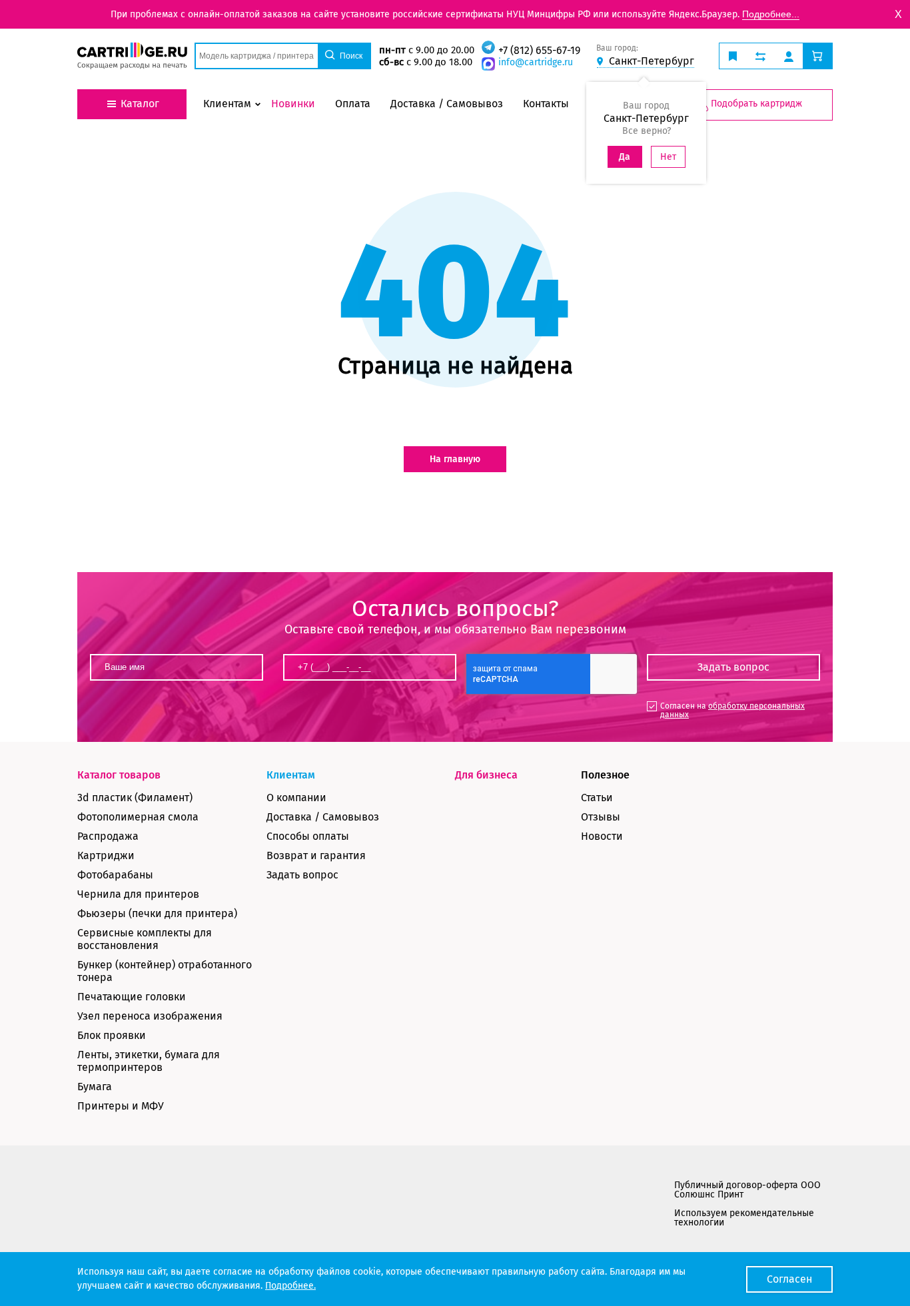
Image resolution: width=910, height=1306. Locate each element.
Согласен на (732, 710)
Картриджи (106, 855)
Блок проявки (111, 1035)
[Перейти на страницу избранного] (732, 56)
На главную (455, 459)
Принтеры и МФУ (120, 1106)
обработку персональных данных (732, 710)
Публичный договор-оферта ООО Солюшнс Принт (747, 1189)
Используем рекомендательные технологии (744, 1217)
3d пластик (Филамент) (135, 797)
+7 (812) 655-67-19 (539, 50)
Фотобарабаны (115, 874)
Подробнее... (770, 14)
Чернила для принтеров (138, 894)
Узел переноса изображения (150, 1016)
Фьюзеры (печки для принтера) (157, 913)
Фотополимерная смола (138, 817)
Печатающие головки (131, 996)
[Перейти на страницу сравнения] (760, 56)
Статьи (597, 797)
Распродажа (108, 836)
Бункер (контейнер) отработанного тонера (164, 971)
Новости (602, 836)
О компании (296, 797)
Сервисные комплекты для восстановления (144, 939)
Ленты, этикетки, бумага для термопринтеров (148, 1061)
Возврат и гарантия (316, 855)
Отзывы (600, 817)
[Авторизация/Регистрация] (789, 56)
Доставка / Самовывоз (322, 817)
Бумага (94, 1086)
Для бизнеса (486, 775)
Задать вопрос (302, 874)
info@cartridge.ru (535, 62)
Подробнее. (290, 1285)
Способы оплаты (307, 836)
